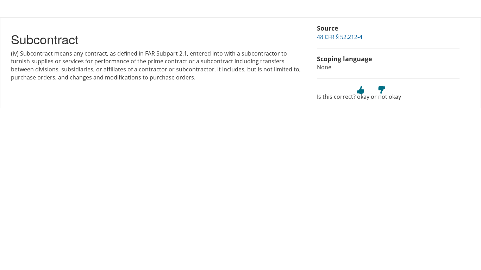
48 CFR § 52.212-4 (339, 37)
